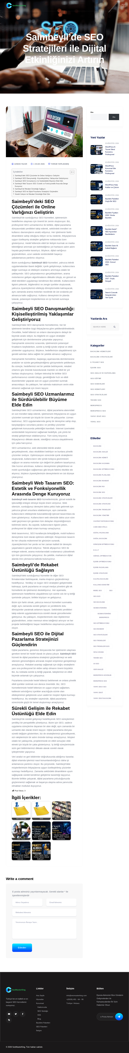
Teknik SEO (95, 400)
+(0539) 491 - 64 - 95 (75, 999)
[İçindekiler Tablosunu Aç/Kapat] (71, 172)
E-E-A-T (96, 550)
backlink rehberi (101, 481)
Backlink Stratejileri (101, 357)
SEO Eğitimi (95, 378)
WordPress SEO (98, 411)
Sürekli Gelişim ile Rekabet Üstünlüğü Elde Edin (32, 194)
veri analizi (98, 669)
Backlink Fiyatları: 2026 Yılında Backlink (112, 215)
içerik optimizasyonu (102, 562)
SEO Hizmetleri (97, 389)
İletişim (39, 1031)
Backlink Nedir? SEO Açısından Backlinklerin (111, 231)
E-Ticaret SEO (97, 362)
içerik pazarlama (100, 567)
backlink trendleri (101, 510)
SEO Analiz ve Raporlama (103, 373)
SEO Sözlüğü (42, 1011)
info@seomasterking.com (76, 995)
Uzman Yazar (20, 164)
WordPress (96, 405)
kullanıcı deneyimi (101, 585)
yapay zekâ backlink (102, 698)
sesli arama (98, 652)
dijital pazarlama (101, 533)
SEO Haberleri (97, 384)
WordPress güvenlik (102, 675)
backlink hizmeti (100, 458)
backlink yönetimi (101, 515)
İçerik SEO (95, 368)
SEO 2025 (96, 596)
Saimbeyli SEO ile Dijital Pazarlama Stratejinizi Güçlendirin (36, 191)
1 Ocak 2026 (39, 164)
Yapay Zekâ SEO (98, 416)
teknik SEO (98, 658)
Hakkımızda (42, 1007)
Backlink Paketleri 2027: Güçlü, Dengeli (112, 278)
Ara (91, 112)
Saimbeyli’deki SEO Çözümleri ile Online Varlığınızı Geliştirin (37, 176)
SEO (110, 590)
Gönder (22, 948)
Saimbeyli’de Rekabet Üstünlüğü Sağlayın (30, 189)
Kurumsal (40, 1003)
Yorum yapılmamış (59, 164)
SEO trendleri (99, 640)
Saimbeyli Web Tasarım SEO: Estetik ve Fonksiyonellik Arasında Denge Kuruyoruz (41, 185)
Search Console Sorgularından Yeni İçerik (111, 294)
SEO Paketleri (41, 1027)
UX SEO (96, 664)
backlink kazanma (101, 463)
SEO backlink (99, 602)
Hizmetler (40, 999)
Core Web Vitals (100, 527)
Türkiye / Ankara (72, 1003)
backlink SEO (99, 492)
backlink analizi (100, 452)
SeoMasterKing (100, 608)
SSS (39, 1015)
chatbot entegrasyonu (103, 521)
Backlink (97, 446)
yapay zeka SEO (99, 687)
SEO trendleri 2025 (101, 646)
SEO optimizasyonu (101, 623)
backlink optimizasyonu (103, 469)
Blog (39, 1019)
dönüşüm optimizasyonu (103, 544)
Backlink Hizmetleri (100, 351)
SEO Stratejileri (98, 395)
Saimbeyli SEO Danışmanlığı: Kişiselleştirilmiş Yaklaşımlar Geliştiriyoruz (41, 178)
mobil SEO (97, 590)
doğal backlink (100, 538)
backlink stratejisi (101, 504)
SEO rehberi (98, 629)
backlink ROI (98, 486)
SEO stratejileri (100, 635)
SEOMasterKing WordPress (104, 615)
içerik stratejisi (100, 573)
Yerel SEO (95, 422)
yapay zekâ (98, 692)
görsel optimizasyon (102, 556)
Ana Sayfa (40, 995)
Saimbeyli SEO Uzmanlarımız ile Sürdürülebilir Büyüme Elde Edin (39, 181)
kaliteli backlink (100, 579)
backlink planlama (101, 475)
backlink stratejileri (102, 498)
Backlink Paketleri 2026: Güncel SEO (112, 262)
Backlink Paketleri (43, 1023)
